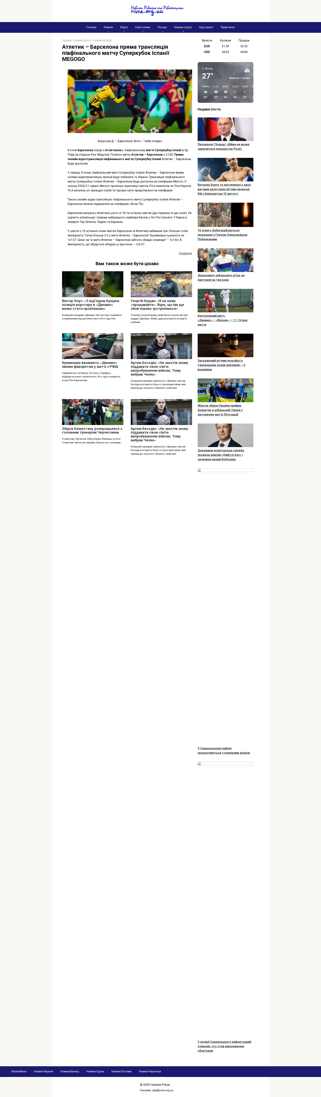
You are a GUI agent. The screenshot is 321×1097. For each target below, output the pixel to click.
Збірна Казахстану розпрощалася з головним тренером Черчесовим (92, 430)
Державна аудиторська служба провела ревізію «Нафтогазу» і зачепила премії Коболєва (221, 455)
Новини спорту (183, 27)
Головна (91, 27)
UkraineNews (19, 1071)
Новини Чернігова (150, 1071)
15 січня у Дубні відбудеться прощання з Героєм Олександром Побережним (222, 235)
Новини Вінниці (70, 1071)
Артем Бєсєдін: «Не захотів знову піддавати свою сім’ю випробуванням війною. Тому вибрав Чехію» (159, 368)
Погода (162, 27)
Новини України (43, 1071)
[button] (204, 92)
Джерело (185, 253)
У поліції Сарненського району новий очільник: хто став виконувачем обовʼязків (224, 1046)
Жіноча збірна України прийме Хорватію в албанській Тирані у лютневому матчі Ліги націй (220, 410)
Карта (124, 27)
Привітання (228, 27)
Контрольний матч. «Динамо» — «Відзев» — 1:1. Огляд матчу (222, 320)
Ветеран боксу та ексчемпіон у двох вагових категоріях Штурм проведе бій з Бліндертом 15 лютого (224, 189)
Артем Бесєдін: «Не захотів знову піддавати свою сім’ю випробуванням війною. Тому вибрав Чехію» (159, 434)
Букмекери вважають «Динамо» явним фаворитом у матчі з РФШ (90, 365)
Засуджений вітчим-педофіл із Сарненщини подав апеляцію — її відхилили (221, 365)
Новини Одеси (95, 1071)
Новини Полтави (121, 1071)
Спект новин (142, 27)
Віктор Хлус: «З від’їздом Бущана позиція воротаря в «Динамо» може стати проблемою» (90, 305)
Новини (108, 27)
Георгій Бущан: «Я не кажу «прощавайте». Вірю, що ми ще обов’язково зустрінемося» (157, 305)
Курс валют (206, 27)
